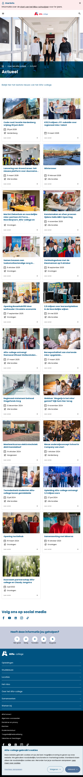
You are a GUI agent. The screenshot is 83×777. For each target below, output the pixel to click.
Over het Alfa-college (17, 66)
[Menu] (3, 13)
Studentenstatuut (8, 730)
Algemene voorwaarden (11, 718)
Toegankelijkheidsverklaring (12, 734)
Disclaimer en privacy (10, 722)
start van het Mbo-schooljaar (34, 6)
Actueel (33, 66)
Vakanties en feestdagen (11, 738)
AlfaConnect (6, 714)
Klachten (5, 726)
